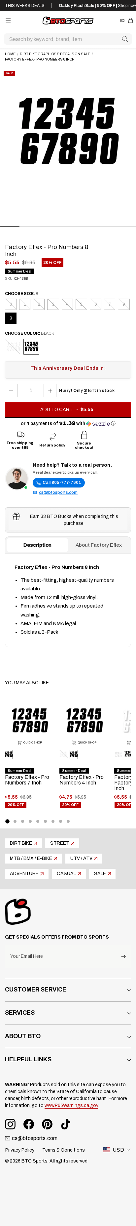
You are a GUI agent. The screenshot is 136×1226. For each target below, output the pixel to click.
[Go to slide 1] (7, 821)
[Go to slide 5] (38, 821)
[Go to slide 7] (53, 821)
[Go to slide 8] (60, 821)
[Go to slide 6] (45, 821)
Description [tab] (37, 545)
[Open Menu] (8, 20)
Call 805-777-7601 (62, 482)
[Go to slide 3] (22, 821)
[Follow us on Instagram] (10, 1124)
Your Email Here (26, 956)
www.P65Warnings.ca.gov (71, 1105)
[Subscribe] (123, 956)
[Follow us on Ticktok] (65, 1124)
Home (10, 54)
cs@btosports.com (58, 492)
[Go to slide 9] (68, 821)
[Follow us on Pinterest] (47, 1124)
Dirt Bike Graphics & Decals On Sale (55, 54)
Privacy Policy (19, 1150)
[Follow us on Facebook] (28, 1124)
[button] (68, 423)
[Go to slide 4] (30, 821)
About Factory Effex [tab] (99, 545)
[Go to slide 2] (15, 821)
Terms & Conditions (63, 1150)
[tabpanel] (68, 600)
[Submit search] (125, 39)
